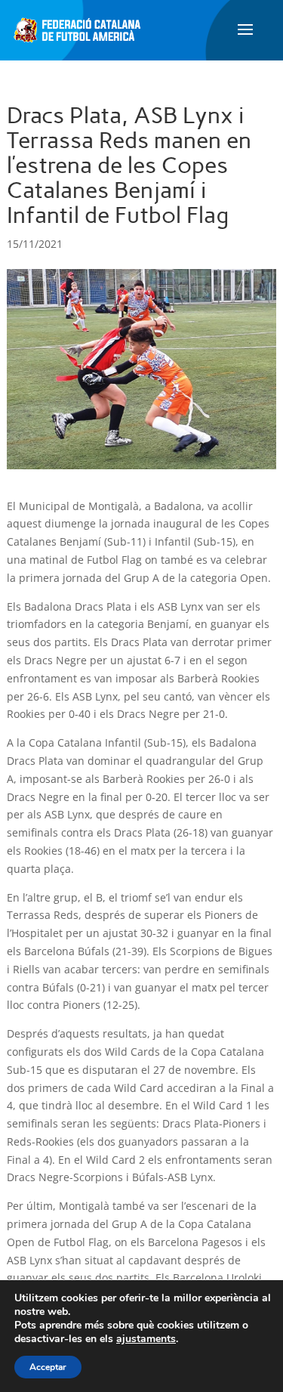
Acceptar (47, 1367)
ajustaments (146, 1339)
